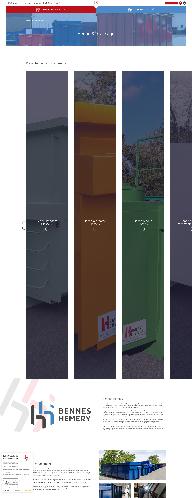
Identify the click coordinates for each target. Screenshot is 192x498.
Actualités (37, 3)
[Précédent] (23, 222)
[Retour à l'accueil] (96, 3)
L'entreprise (12, 3)
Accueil (28, 20)
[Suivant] (23, 228)
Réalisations (47, 3)
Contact (57, 3)
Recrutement (25, 3)
